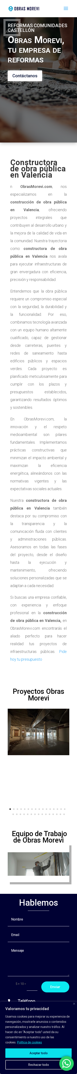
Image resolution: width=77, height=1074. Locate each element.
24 (38, 814)
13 (54, 809)
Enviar (55, 986)
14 (57, 809)
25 (42, 814)
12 (50, 809)
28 (53, 814)
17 (13, 814)
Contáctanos (24, 75)
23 (35, 814)
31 (64, 814)
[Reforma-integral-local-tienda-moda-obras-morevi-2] (38, 754)
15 (61, 809)
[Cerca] (74, 1004)
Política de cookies (29, 1042)
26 (46, 814)
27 (49, 814)
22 (31, 814)
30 (60, 814)
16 (64, 809)
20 (24, 814)
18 (17, 814)
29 (57, 814)
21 (27, 814)
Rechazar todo (38, 1064)
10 (43, 809)
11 (46, 809)
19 (20, 814)
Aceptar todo (39, 1053)
